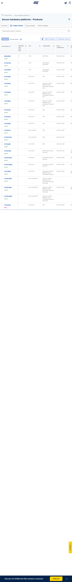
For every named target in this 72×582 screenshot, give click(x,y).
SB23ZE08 (7, 56)
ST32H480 (7, 144)
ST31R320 (7, 116)
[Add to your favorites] (21, 39)
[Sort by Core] (40, 46)
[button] (2, 3)
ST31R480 (7, 123)
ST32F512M (8, 137)
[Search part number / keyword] (69, 31)
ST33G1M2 (7, 151)
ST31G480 (7, 76)
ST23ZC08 (7, 63)
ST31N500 (7, 92)
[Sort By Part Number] (10, 46)
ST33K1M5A (8, 178)
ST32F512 (7, 130)
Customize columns (64, 39)
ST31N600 (7, 101)
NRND (5, 207)
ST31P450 (7, 110)
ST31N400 (7, 83)
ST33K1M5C (8, 187)
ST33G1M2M (8, 164)
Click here (56, 578)
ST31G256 (7, 205)
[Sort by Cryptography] (54, 46)
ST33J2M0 (7, 171)
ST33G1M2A (8, 157)
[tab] (4, 26)
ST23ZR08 (7, 70)
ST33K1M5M (8, 196)
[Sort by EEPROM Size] (26, 46)
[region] (44, 146)
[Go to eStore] (66, 3)
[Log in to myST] (70, 2)
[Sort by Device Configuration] (68, 46)
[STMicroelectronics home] (36, 2)
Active (6, 58)
